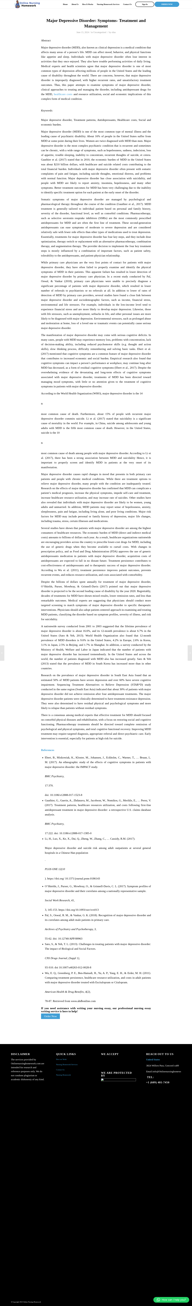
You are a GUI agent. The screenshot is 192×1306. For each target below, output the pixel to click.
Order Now (50, 1016)
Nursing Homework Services (67, 1064)
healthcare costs (63, 94)
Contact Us (60, 1070)
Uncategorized (99, 32)
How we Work (61, 1059)
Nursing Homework (63, 1075)
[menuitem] (65, 4)
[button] (171, 1300)
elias (114, 32)
